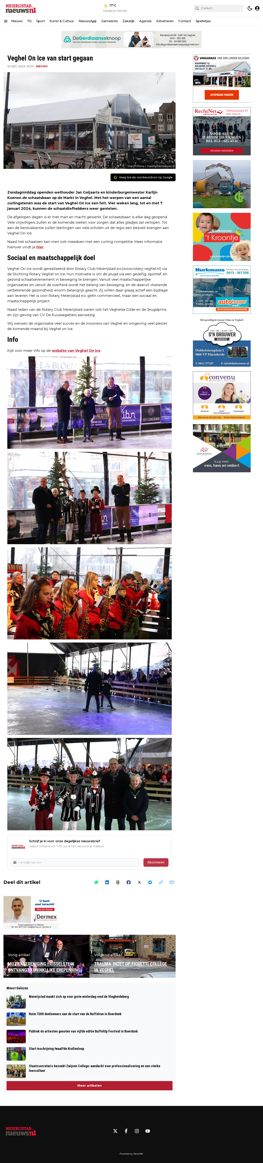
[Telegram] (150, 882)
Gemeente (109, 21)
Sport (40, 21)
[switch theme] (250, 8)
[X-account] (115, 1131)
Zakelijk (128, 21)
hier (40, 247)
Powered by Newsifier (131, 1153)
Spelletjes (203, 21)
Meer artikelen (89, 1085)
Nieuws (17, 21)
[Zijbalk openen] (5, 21)
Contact (184, 21)
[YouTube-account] (147, 1131)
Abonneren (156, 862)
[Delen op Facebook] (128, 882)
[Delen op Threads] (118, 882)
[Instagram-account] (137, 1131)
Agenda (145, 21)
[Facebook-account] (126, 1131)
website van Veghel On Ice (76, 351)
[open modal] (257, 8)
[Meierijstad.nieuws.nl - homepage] (20, 8)
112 (29, 21)
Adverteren (165, 21)
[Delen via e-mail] (172, 882)
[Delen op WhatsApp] (96, 882)
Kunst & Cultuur (61, 21)
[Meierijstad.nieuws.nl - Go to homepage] (20, 1131)
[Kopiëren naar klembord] (161, 882)
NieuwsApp (88, 21)
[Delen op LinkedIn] (107, 882)
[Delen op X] (139, 882)
